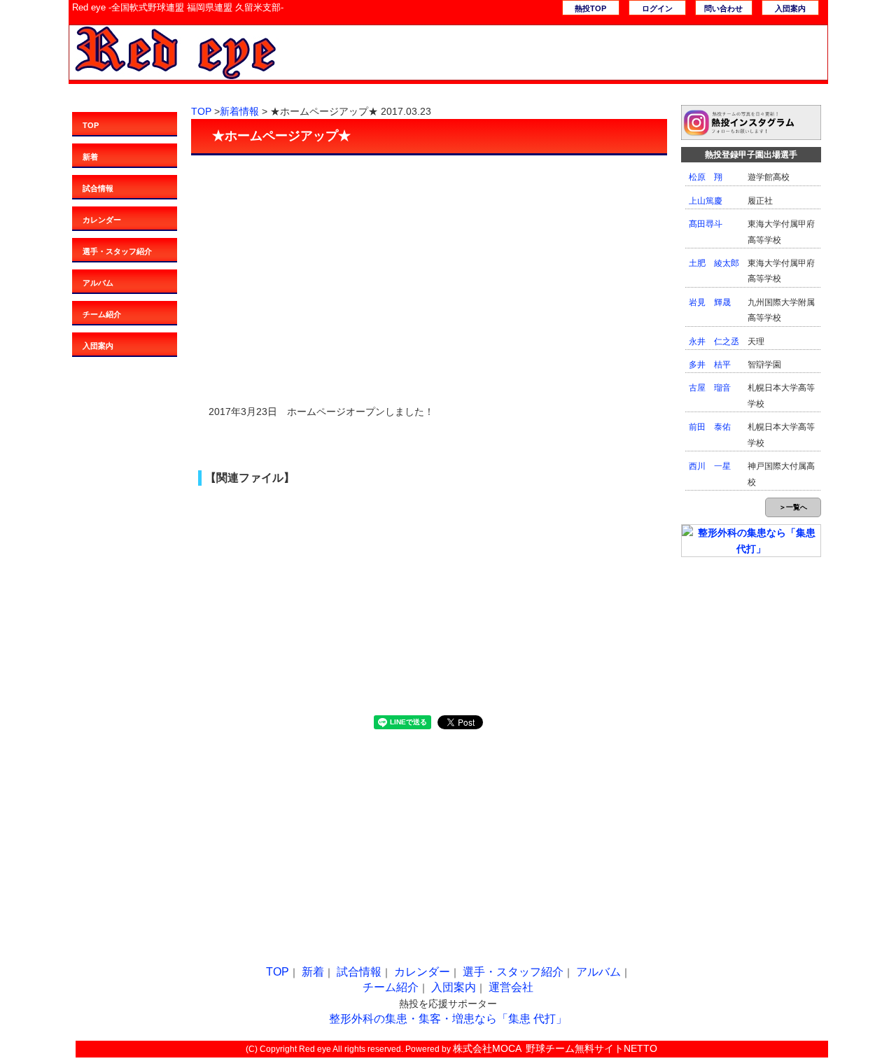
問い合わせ (723, 8)
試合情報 (98, 188)
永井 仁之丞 (714, 341)
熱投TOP (590, 8)
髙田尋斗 (705, 224)
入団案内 (790, 8)
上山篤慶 (705, 201)
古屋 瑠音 (710, 388)
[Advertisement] (429, 257)
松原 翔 (705, 177)
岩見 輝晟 (710, 302)
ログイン (657, 8)
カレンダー (102, 220)
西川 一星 (710, 466)
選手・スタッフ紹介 (117, 251)
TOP (91, 125)
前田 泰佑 (710, 427)
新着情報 (239, 111)
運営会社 (511, 987)
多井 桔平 (710, 365)
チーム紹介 (102, 314)
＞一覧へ (793, 507)
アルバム (98, 283)
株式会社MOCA (487, 1048)
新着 (90, 157)
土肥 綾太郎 (714, 263)
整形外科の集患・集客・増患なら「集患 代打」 (448, 1019)
